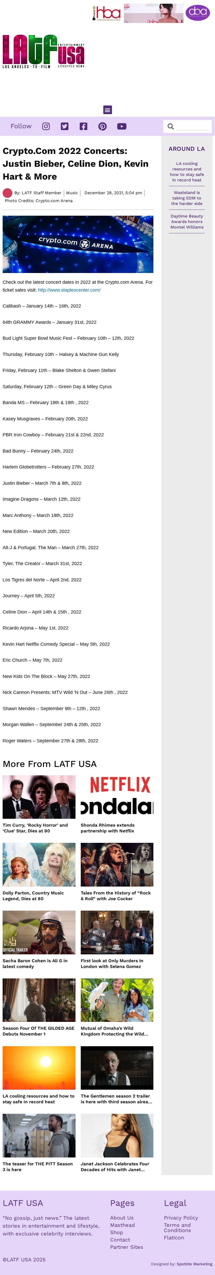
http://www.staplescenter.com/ (69, 290)
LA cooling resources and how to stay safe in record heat (38, 1098)
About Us (122, 1218)
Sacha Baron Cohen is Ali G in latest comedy (35, 963)
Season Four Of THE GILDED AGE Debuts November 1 (38, 1031)
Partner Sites (126, 1247)
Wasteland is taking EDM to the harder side (186, 198)
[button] (107, 109)
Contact (120, 1240)
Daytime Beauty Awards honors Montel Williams (186, 222)
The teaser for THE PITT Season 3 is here (38, 1166)
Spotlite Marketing (194, 1264)
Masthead (122, 1225)
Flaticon (174, 1237)
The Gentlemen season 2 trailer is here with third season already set (117, 1099)
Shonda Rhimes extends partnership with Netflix (108, 827)
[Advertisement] (152, 62)
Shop (116, 1232)
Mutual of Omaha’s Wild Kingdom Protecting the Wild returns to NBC (112, 1031)
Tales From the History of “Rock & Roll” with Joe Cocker (116, 895)
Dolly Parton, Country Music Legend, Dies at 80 (33, 895)
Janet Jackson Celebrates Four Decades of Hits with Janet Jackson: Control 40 (115, 1166)
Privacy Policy (181, 1218)
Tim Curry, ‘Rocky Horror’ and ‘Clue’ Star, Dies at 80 (35, 827)
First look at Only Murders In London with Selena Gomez (112, 963)
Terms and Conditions (177, 1227)
